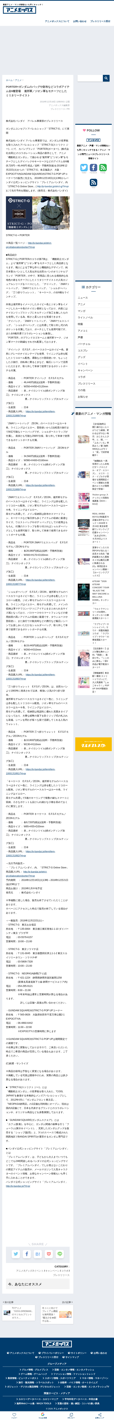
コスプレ (83, 350)
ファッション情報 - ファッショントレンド (74, 1374)
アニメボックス (60, 1409)
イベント (38, 1270)
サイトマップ (72, 1357)
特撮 (80, 324)
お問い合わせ (80, 21)
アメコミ (83, 330)
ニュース (83, 297)
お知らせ (83, 396)
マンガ (81, 311)
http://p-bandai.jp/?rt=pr (18, 1186)
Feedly (102, 173)
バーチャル (84, 344)
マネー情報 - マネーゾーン (95, 1378)
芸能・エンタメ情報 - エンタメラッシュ (74, 1369)
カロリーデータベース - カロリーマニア (38, 1399)
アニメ (19, 1270)
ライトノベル (85, 317)
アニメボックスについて (57, 21)
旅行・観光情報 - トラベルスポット (36, 1382)
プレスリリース (61, 1275)
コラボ (64, 1270)
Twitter (84, 173)
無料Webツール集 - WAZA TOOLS (34, 1403)
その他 (81, 390)
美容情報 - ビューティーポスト (23, 1378)
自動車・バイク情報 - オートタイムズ (79, 1382)
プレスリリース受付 (100, 21)
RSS (93, 187)
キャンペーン (52, 1270)
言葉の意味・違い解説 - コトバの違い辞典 (78, 1403)
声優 (80, 337)
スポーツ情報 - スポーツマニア (60, 1378)
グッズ (28, 1270)
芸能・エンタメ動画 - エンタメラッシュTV (87, 1386)
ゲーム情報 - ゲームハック (34, 1374)
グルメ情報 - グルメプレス (35, 1369)
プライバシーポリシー (53, 1353)
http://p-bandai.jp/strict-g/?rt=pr (53, 186)
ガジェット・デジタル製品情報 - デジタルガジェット (33, 1386)
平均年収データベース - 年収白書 (81, 1399)
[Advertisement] (57, 49)
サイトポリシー (79, 1353)
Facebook (93, 173)
